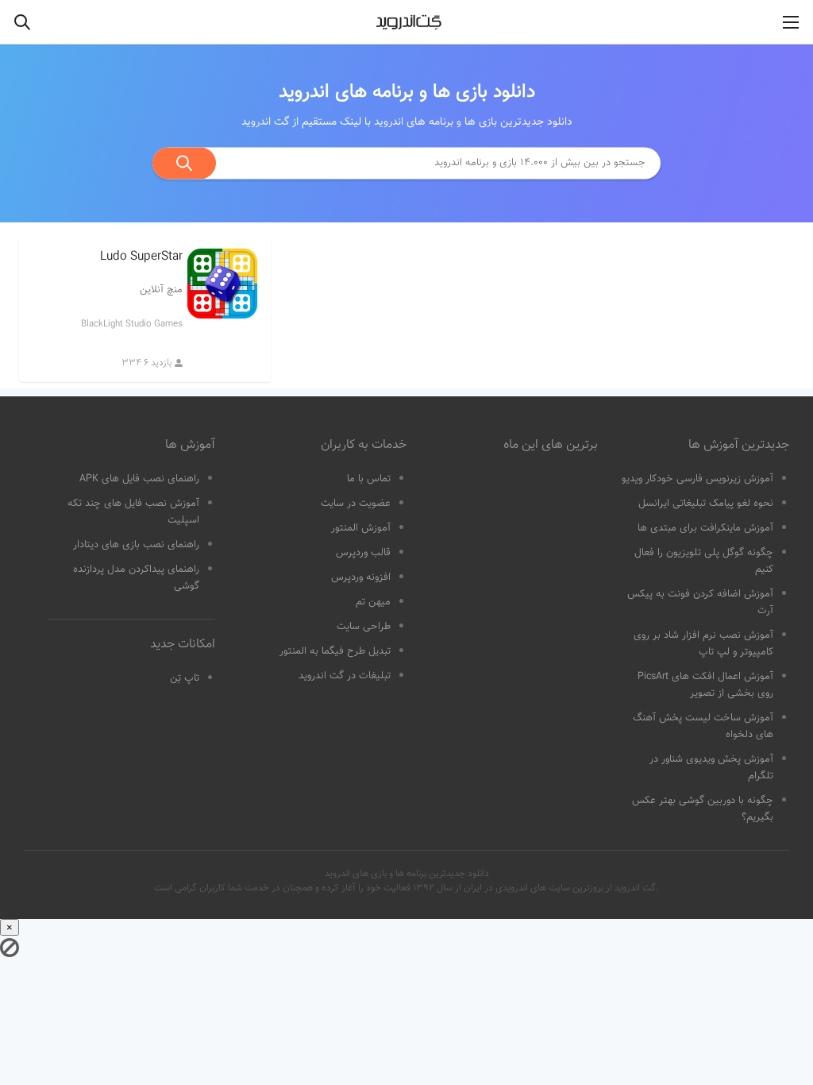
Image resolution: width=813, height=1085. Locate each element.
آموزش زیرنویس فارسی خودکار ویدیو (697, 479)
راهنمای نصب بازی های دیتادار (136, 545)
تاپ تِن (184, 678)
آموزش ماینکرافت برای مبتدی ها (705, 528)
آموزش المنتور (361, 528)
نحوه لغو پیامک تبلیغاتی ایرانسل (705, 504)
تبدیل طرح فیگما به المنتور (335, 651)
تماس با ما (369, 479)
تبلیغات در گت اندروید (345, 676)
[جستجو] (184, 163)
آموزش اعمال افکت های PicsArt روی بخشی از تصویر (705, 685)
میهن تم (373, 602)
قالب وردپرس (363, 553)
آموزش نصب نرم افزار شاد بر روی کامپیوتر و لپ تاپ (703, 643)
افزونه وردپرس (361, 577)
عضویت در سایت (356, 504)
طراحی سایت (364, 627)
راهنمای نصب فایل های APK (139, 479)
